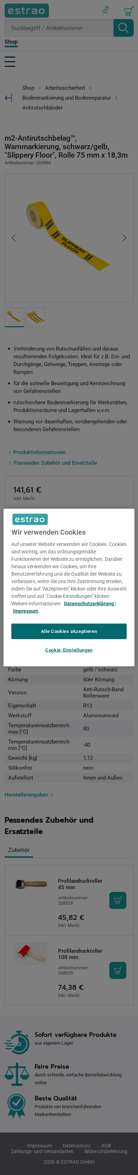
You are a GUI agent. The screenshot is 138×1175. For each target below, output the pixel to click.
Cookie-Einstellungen (69, 650)
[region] (69, 587)
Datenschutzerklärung (89, 603)
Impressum (25, 610)
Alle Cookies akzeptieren (69, 631)
